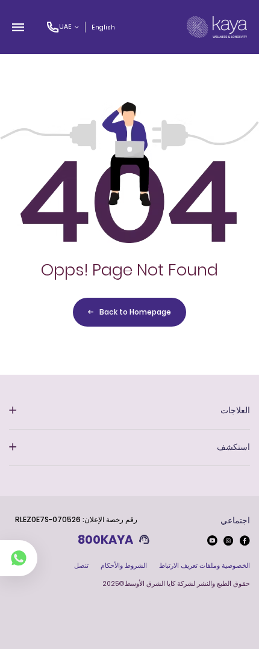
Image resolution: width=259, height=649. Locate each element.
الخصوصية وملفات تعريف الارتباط (204, 565)
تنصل (81, 565)
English (103, 27)
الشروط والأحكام (124, 565)
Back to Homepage (135, 312)
